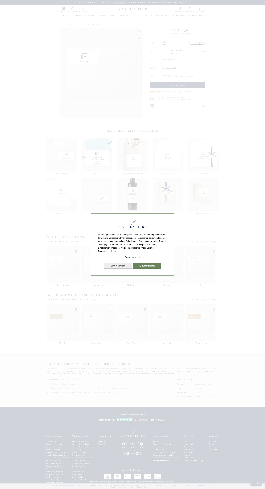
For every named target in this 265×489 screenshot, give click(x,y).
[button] (132, 257)
